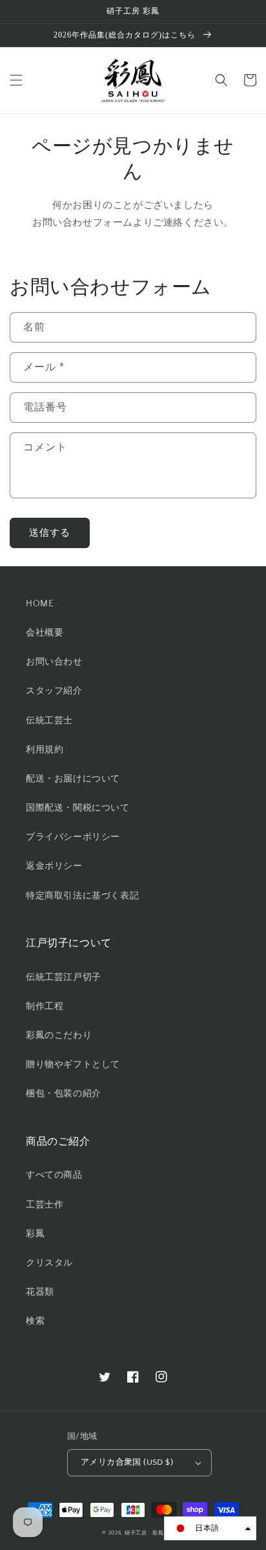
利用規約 (44, 750)
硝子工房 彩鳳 (144, 1533)
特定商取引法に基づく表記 (82, 896)
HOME (39, 604)
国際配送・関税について (78, 808)
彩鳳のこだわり (59, 1035)
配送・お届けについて (73, 779)
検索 (35, 1321)
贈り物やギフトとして (73, 1064)
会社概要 (44, 633)
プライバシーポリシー (73, 837)
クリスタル (49, 1263)
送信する (49, 532)
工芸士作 (44, 1205)
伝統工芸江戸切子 (63, 977)
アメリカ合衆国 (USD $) (127, 1462)
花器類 (40, 1292)
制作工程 (44, 1006)
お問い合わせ (54, 662)
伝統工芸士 (49, 721)
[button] (16, 80)
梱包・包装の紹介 (63, 1093)
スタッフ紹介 (54, 691)
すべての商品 (54, 1175)
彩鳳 (35, 1234)
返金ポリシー (54, 866)
